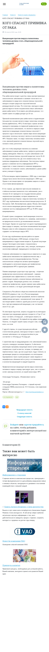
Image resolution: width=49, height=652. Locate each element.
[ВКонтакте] (4, 406)
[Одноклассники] (7, 406)
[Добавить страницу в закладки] (44, 330)
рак (17, 397)
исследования (8, 397)
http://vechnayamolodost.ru (35, 392)
